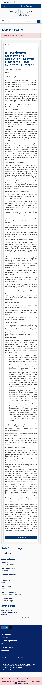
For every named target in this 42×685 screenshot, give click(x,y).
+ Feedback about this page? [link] (31, 618)
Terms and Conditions (18, 658)
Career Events (6, 661)
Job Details (9, 45)
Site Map (4, 658)
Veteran (4, 644)
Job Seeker (6, 634)
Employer (5, 638)
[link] (21, 12)
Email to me (7, 610)
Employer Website (8, 559)
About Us (5, 650)
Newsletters (33, 658)
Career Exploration (9, 641)
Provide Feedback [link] (10, 612)
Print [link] (5, 614)
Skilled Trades (7, 647)
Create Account (26, 6)
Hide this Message (21, 683)
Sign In (7, 6)
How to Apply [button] (21, 538)
